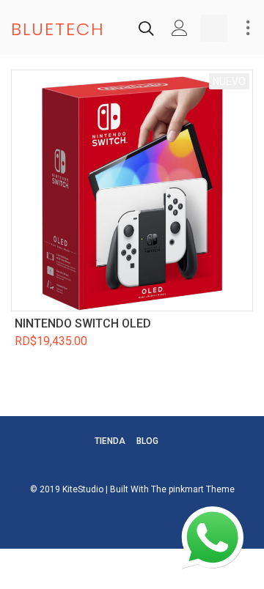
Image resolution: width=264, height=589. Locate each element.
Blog (147, 441)
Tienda (110, 441)
